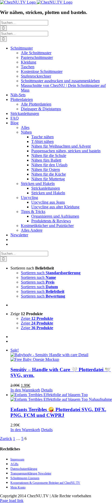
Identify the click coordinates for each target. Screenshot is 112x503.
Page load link (11, 500)
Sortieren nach (50, 273)
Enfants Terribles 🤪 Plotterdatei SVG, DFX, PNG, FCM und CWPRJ (58, 412)
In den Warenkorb (25, 390)
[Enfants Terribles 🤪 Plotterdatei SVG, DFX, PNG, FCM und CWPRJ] (61, 397)
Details (47, 390)
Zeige (37, 318)
